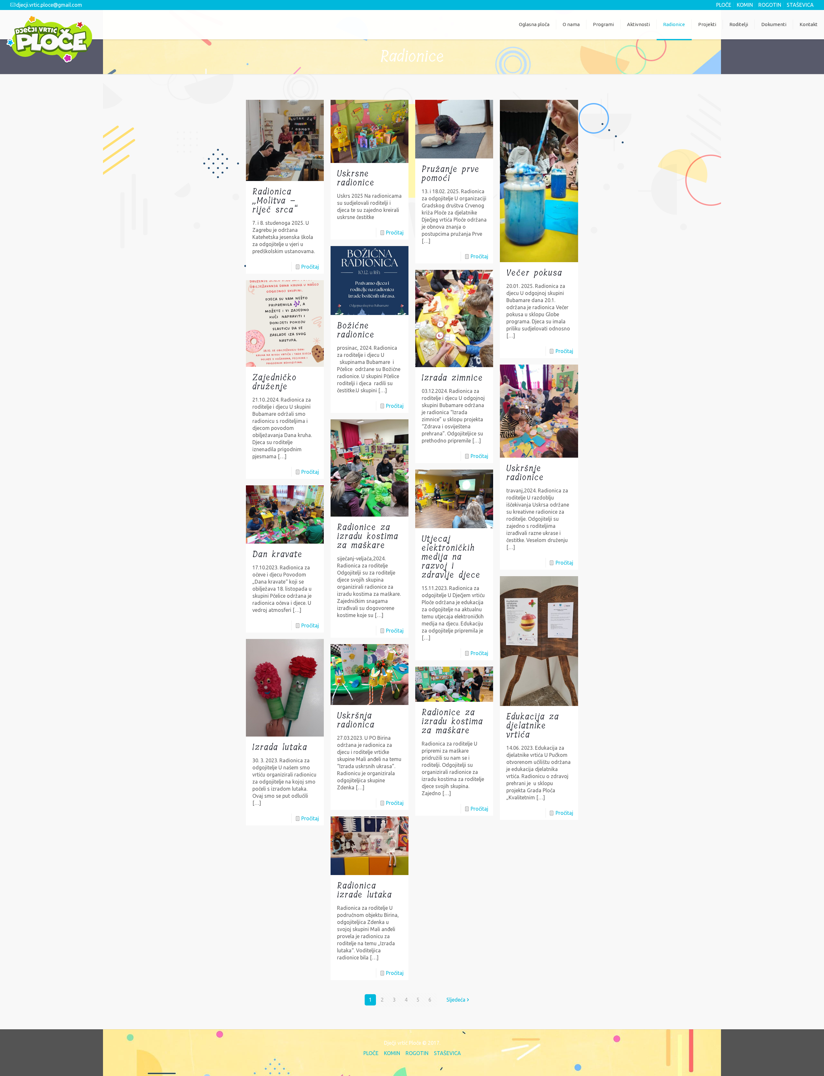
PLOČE (723, 5)
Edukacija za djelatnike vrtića (532, 726)
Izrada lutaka (279, 747)
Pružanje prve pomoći (451, 173)
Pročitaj (310, 267)
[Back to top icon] (792, 1062)
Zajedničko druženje (274, 382)
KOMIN (745, 5)
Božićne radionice (356, 330)
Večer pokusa (534, 273)
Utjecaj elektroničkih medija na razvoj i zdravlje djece (451, 557)
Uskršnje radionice (525, 473)
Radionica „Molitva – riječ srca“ (275, 201)
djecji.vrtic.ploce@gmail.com (49, 5)
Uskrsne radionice (356, 178)
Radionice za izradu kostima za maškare (367, 536)
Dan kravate (277, 554)
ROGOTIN (769, 5)
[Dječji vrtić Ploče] (49, 39)
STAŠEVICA (800, 5)
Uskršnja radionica (356, 720)
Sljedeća (455, 1000)
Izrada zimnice (452, 378)
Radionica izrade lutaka (364, 890)
